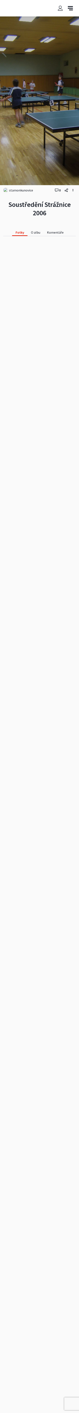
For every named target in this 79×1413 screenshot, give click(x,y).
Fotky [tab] (20, 232)
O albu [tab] (35, 232)
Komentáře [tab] (55, 232)
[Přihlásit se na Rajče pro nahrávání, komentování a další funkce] (60, 8)
